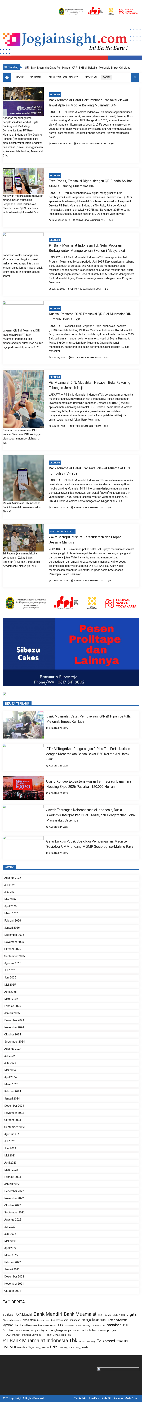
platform (102, 1330)
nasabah (114, 1325)
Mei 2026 (10, 899)
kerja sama (62, 1320)
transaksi (123, 1341)
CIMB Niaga (119, 1315)
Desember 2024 (14, 1020)
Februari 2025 (12, 1006)
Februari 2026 (12, 921)
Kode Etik (107, 1398)
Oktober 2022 (12, 1205)
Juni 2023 (10, 1148)
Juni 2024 (10, 1063)
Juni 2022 (10, 1234)
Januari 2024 (12, 1099)
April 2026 (10, 906)
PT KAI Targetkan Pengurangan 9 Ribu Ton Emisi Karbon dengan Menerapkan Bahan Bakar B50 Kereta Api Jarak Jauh (88, 754)
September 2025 (14, 956)
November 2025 (14, 942)
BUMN (108, 1315)
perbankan (73, 1330)
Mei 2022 (10, 1241)
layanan (8, 1325)
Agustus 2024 (12, 1049)
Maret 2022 (11, 1255)
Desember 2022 (14, 1191)
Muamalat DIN (98, 1325)
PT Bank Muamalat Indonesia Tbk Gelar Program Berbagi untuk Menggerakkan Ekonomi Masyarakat (87, 248)
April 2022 (10, 1248)
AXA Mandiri (24, 1315)
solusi (82, 1341)
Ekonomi (91, 77)
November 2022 (14, 1198)
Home (20, 77)
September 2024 (14, 1042)
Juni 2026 (10, 892)
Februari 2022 (12, 1262)
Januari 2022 (12, 1269)
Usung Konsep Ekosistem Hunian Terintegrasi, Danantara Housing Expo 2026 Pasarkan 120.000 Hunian (88, 784)
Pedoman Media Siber (126, 1398)
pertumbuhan (88, 1331)
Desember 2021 (14, 1277)
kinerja (86, 1320)
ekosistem (29, 1320)
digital (132, 1314)
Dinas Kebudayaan (12, 1320)
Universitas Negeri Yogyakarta (31, 1347)
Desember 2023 (14, 1106)
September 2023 (14, 1127)
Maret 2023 (11, 1170)
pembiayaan (41, 1330)
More (106, 77)
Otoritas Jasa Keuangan (18, 1330)
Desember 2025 (14, 935)
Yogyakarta (82, 1347)
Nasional (36, 77)
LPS (60, 1325)
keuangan (75, 1320)
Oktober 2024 (12, 1034)
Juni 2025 (10, 978)
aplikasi (8, 1314)
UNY (53, 1347)
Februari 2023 (12, 1177)
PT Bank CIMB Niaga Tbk (57, 1335)
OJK (126, 1325)
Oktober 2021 (12, 1291)
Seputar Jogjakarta (63, 77)
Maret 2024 (11, 1084)
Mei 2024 (10, 1070)
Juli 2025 (9, 970)
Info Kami (94, 1398)
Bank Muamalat (80, 1314)
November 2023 (14, 1113)
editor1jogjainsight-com (91, 143)
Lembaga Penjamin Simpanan (32, 1325)
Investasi (50, 1320)
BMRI (100, 1315)
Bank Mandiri (48, 1314)
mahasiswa (69, 1325)
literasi (53, 1325)
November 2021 (14, 1284)
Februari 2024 (12, 1091)
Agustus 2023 (12, 1134)
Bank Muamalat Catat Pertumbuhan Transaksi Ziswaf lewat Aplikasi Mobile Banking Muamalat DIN (88, 103)
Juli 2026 (9, 885)
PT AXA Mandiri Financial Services (22, 1335)
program (112, 1330)
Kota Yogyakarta (117, 1320)
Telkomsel (106, 1341)
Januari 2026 (12, 928)
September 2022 (14, 1212)
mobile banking (83, 1325)
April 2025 (10, 992)
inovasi (40, 1320)
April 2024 (10, 1077)
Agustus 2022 (12, 1220)
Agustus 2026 (12, 878)
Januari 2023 (12, 1184)
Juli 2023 (9, 1141)
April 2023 (10, 1163)
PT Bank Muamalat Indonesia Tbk (40, 1340)
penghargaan (58, 1330)
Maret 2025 (11, 999)
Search (135, 77)
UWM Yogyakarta (66, 1347)
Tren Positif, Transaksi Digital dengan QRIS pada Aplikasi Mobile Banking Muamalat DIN (91, 184)
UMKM (8, 1347)
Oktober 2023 (12, 1120)
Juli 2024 (9, 1056)
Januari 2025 (12, 1013)
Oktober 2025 (12, 949)
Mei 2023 (10, 1156)
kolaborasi (99, 1320)
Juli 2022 (9, 1227)
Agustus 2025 (12, 963)
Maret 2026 (11, 913)
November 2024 (14, 1027)
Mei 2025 (10, 985)
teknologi (91, 1341)
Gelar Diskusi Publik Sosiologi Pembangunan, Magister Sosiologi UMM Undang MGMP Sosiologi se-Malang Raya (89, 844)
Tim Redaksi (80, 1398)
